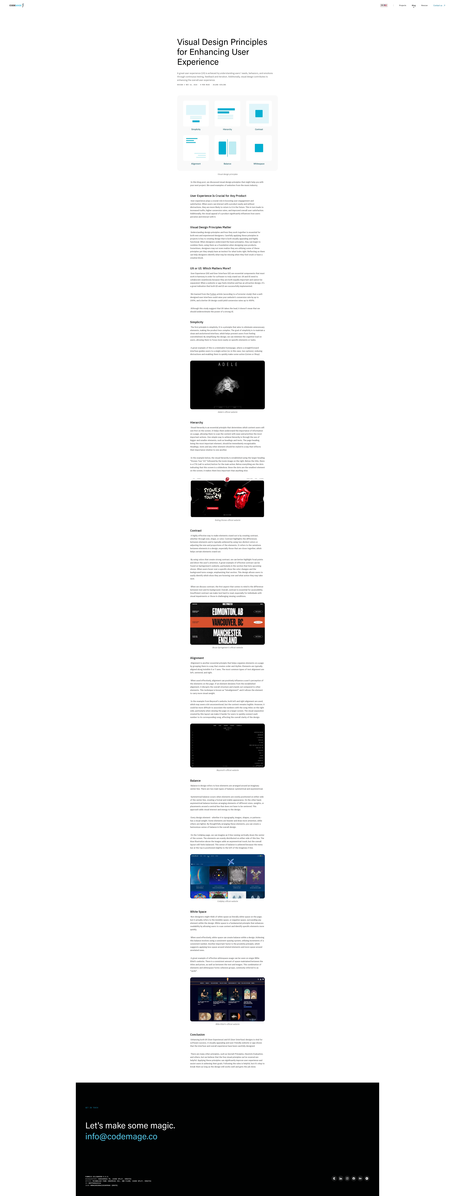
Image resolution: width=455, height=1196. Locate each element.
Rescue (424, 5)
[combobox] (384, 5)
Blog (414, 5)
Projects (402, 5)
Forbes (213, 294)
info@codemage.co (121, 1137)
